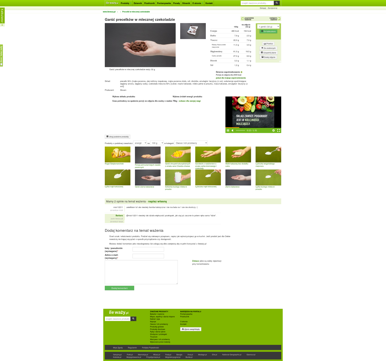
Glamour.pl (251, 354)
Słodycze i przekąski (158, 334)
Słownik (186, 3)
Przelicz (269, 43)
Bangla (179, 354)
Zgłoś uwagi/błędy (192, 329)
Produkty (125, 3)
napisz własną (157, 201)
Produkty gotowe (157, 326)
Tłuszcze (153, 337)
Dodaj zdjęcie (269, 57)
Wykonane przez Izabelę (160, 342)
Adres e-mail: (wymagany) (111, 256)
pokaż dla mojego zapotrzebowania (231, 77)
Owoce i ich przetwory (159, 324)
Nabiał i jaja (155, 319)
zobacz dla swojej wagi (190, 100)
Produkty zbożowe (157, 329)
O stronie (197, 3)
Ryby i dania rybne (157, 331)
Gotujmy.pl (117, 354)
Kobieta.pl (117, 357)
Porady (176, 3)
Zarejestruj (272, 8)
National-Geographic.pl (231, 354)
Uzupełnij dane (269, 52)
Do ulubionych (269, 48)
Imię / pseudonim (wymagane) (113, 250)
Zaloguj (263, 8)
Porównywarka (164, 3)
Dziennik (138, 3)
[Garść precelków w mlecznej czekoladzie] (193, 31)
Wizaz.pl (156, 354)
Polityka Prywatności (150, 347)
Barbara (119, 215)
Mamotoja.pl (143, 354)
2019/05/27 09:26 (116, 221)
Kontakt (209, 3)
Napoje (153, 321)
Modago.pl (202, 354)
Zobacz (195, 260)
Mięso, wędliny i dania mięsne (162, 316)
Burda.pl (189, 357)
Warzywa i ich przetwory (160, 339)
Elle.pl (214, 354)
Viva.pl (190, 354)
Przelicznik (149, 3)
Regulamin (132, 347)
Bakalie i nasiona (157, 314)
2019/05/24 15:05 (116, 210)
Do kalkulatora (269, 31)
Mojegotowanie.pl (134, 357)
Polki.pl (130, 354)
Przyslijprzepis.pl (153, 357)
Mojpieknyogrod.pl (172, 357)
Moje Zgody (118, 347)
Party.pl (168, 354)
